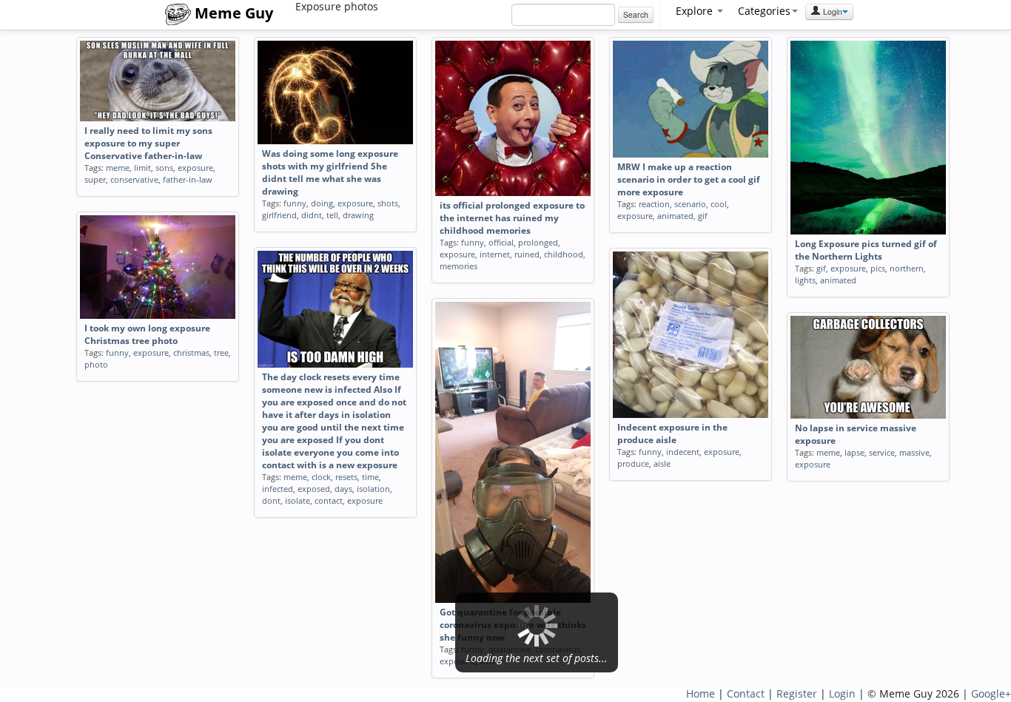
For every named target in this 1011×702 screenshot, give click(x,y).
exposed (314, 488)
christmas (191, 352)
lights (805, 280)
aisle (662, 463)
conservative (134, 179)
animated (675, 215)
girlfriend (279, 214)
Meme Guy (232, 13)
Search (635, 14)
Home (700, 693)
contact (329, 500)
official (501, 242)
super (95, 179)
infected (277, 488)
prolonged (538, 242)
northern (907, 268)
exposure (195, 167)
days (343, 488)
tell (332, 214)
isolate (297, 500)
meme (118, 167)
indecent (682, 451)
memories (458, 265)
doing (322, 203)
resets (346, 476)
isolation (373, 488)
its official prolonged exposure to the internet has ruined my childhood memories (512, 218)
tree (221, 352)
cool (719, 203)
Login (831, 11)
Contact (746, 693)
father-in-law (187, 179)
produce (633, 463)
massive (914, 452)
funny (294, 203)
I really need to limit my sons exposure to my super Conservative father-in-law (148, 143)
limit (142, 167)
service (882, 452)
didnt (311, 214)
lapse (854, 452)
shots (387, 203)
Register (796, 693)
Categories (764, 11)
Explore (696, 11)
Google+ (991, 693)
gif (703, 215)
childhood (563, 254)
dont (271, 500)
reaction (654, 203)
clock (321, 476)
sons (164, 167)
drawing (358, 214)
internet (495, 254)
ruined (527, 254)
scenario (690, 203)
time (370, 476)
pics (877, 268)
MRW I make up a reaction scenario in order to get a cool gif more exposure (688, 179)
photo (96, 364)
